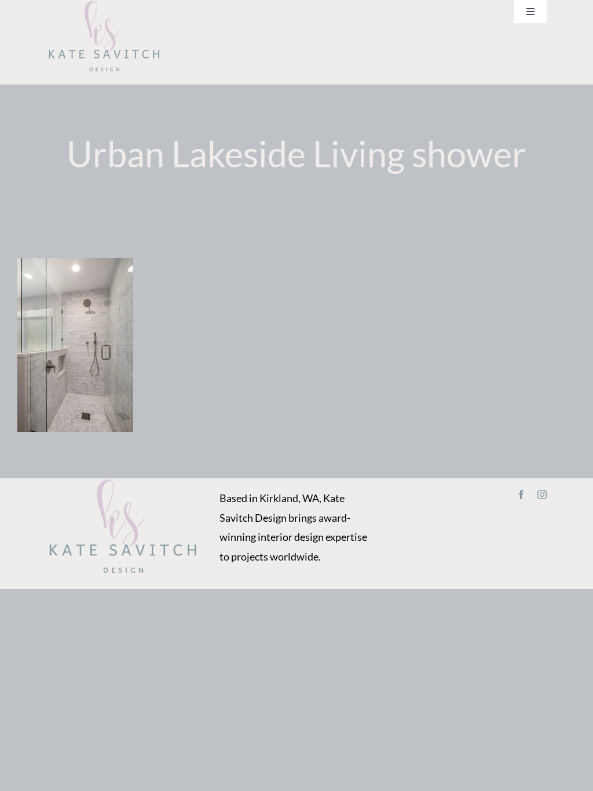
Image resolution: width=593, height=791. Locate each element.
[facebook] (521, 494)
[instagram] (542, 494)
